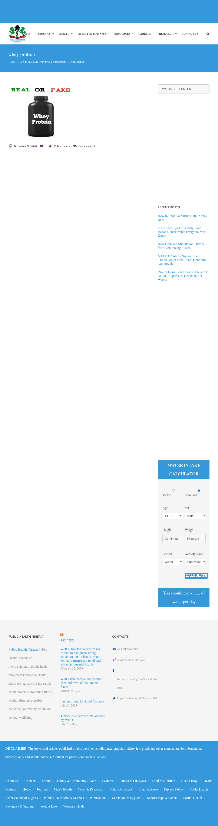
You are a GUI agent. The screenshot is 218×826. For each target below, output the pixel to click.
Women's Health (74, 806)
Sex (187, 507)
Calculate (196, 576)
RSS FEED (67, 640)
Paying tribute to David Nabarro (82, 701)
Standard (191, 495)
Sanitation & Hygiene (126, 797)
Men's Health (63, 789)
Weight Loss (48, 806)
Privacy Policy (174, 789)
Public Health (62, 146)
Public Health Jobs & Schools (64, 797)
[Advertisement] (77, 11)
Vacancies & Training (19, 806)
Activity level (194, 554)
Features (107, 780)
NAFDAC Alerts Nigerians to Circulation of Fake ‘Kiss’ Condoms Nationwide (182, 260)
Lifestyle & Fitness (91, 34)
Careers (144, 34)
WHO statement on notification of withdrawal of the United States (81, 682)
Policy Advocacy (121, 789)
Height (167, 529)
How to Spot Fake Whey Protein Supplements (42, 61)
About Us (44, 34)
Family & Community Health (76, 780)
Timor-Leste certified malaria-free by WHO (82, 718)
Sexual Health (192, 797)
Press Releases (148, 789)
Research (166, 34)
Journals (42, 789)
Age (165, 507)
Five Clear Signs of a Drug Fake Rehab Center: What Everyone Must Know (182, 232)
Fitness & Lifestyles (132, 780)
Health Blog (189, 780)
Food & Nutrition (163, 780)
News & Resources (91, 789)
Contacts (30, 780)
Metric (167, 495)
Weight (189, 529)
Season (167, 554)
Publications (98, 797)
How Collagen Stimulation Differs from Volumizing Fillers (181, 246)
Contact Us (190, 34)
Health (64, 34)
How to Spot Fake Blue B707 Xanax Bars (182, 217)
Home (26, 34)
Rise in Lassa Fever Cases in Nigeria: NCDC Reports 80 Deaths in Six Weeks (183, 276)
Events (46, 780)
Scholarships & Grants (162, 797)
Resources (122, 34)
